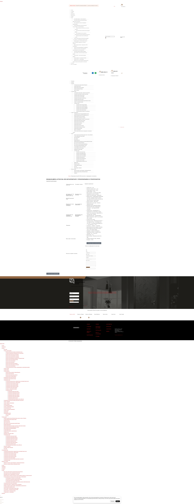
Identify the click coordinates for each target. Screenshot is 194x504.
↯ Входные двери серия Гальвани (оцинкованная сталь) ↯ (81, 113)
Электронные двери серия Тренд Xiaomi (79, 95)
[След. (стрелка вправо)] (1, 503)
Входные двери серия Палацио (78, 128)
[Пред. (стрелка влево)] (0, 503)
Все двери (72, 82)
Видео (114, 6)
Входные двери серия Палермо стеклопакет (79, 117)
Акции (3, 345)
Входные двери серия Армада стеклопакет (12, 364)
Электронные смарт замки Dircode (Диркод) (81, 107)
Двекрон (1, 1)
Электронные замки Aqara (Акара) (13, 391)
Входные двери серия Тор (77, 86)
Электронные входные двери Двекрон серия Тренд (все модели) (82, 100)
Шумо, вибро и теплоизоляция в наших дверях (80, 53)
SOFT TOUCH (8, 414)
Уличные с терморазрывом (74, 112)
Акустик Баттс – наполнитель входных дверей (79, 56)
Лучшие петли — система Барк (79, 59)
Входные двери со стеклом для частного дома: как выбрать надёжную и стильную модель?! (80, 42)
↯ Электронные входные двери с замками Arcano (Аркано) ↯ (82, 92)
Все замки (75, 166)
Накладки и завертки (7, 446)
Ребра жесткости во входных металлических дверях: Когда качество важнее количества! (80, 61)
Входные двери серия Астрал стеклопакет (79, 116)
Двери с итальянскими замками (9, 406)
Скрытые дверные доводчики (78, 165)
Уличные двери (6, 369)
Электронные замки (76, 103)
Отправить (88, 267)
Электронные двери (73, 91)
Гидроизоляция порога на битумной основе (81, 36)
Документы (73, 13)
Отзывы (72, 16)
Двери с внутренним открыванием (9, 409)
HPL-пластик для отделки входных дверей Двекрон (12, 423)
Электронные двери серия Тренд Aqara (10, 378)
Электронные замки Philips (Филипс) (81, 153)
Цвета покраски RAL (77, 137)
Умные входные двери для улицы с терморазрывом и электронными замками (82, 132)
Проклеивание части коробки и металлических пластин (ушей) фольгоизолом (82, 34)
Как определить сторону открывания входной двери (79, 23)
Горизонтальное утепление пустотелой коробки (82, 29)
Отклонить (112, 501)
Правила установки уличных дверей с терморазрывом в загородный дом (79, 49)
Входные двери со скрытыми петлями (10, 490)
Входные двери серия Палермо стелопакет (12, 355)
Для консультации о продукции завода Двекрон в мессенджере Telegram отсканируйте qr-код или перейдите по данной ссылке (102, 292)
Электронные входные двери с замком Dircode (13, 382)
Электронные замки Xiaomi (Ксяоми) (81, 158)
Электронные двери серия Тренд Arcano (12, 383)
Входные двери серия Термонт (10, 360)
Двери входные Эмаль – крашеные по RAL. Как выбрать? (80, 45)
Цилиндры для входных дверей (78, 149)
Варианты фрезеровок (7, 424)
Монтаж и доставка (73, 169)
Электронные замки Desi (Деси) (13, 397)
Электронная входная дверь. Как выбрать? (81, 47)
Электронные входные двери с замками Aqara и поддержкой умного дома (17, 381)
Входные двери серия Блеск (77, 124)
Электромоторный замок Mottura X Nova (81, 161)
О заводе (72, 11)
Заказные (72, 133)
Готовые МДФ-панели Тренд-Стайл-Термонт (80, 146)
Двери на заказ (6, 410)
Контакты (3, 493)
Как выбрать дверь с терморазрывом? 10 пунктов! (11, 474)
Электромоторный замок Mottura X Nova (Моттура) (83, 111)
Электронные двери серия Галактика (79, 99)
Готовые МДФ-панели (7, 429)
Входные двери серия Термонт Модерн (79, 121)
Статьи (72, 17)
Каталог (3, 348)
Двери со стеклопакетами (77, 129)
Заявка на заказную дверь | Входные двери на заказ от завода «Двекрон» (83, 134)
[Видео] (114, 4)
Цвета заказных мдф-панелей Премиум (79, 142)
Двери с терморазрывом (7, 350)
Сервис (72, 12)
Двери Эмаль (6, 411)
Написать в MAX (72, 314)
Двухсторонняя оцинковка (8, 405)
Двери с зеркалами (76, 90)
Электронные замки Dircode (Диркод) (81, 154)
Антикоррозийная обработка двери (80, 51)
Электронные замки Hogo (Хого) (80, 157)
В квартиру (72, 83)
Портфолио (3, 466)
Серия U (7, 415)
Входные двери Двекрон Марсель (11, 376)
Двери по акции (6, 368)
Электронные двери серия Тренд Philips (79, 96)
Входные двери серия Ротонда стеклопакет (79, 120)
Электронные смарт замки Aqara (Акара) (81, 104)
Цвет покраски (76, 138)
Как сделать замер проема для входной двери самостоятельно (80, 21)
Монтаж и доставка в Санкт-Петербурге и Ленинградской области (82, 170)
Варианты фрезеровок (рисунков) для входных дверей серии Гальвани (83, 141)
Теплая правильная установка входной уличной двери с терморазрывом (80, 26)
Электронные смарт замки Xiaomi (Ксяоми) (81, 108)
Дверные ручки (76, 162)
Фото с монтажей (74, 64)
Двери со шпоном (7, 404)
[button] (87, 17)
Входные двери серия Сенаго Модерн (79, 87)
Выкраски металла (7, 420)
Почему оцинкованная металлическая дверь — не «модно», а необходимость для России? (80, 39)
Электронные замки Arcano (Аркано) (13, 395)
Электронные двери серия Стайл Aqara (10, 377)
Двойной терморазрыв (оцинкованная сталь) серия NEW (14, 353)
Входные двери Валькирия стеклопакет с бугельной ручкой (15, 358)
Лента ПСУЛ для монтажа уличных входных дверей (82, 31)
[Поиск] (105, 37)
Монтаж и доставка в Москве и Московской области (81, 171)
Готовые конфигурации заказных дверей (79, 136)
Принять (117, 501)
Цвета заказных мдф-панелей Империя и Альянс (80, 145)
